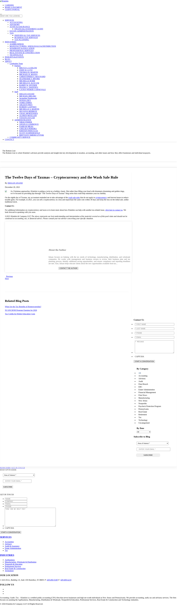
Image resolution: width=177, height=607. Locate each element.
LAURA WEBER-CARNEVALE (32, 90)
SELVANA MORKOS (28, 111)
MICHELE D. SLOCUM (29, 83)
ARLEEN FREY (26, 105)
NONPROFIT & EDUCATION (22, 48)
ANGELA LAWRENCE (29, 124)
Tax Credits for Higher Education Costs (20, 314)
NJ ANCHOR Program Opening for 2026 (21, 310)
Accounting (9, 542)
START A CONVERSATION (144, 361)
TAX (12, 33)
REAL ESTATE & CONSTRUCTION (25, 53)
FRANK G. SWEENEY (28, 87)
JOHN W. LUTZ (26, 70)
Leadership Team (16, 64)
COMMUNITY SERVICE (20, 137)
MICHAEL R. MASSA (28, 74)
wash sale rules (74, 197)
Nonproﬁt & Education (13, 564)
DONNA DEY (25, 100)
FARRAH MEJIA (26, 126)
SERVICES (9, 20)
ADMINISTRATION (22, 120)
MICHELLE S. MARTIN (29, 109)
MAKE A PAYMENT (13, 7)
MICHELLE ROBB (27, 81)
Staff (16, 92)
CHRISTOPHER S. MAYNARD (32, 77)
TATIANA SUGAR (27, 118)
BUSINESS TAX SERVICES (26, 37)
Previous (9, 276)
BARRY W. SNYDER (28, 85)
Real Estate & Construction (15, 568)
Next (7, 279)
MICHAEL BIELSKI (27, 96)
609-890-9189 (52, 580)
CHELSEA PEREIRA (28, 129)
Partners (17, 66)
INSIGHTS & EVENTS (14, 57)
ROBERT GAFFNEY (28, 107)
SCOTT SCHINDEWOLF (29, 133)
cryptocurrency (101, 197)
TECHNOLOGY (16, 55)
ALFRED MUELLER (28, 116)
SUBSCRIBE (5, 468)
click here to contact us (114, 210)
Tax (6, 550)
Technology (9, 571)
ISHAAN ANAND (26, 94)
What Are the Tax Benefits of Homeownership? (23, 307)
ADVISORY (15, 24)
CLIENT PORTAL (12, 9)
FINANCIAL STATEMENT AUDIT (28, 29)
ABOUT (8, 61)
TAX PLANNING (21, 40)
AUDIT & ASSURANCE (20, 27)
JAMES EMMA (25, 103)
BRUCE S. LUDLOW (28, 68)
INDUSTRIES (10, 42)
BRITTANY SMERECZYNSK (31, 135)
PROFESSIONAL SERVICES (22, 51)
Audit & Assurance (12, 546)
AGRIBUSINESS (17, 44)
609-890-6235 (66, 580)
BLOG (7, 59)
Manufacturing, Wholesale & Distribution (20, 562)
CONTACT (9, 139)
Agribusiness (10, 560)
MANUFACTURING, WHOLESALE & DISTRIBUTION (33, 46)
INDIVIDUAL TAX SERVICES (27, 35)
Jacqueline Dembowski (28, 98)
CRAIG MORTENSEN (28, 113)
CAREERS (9, 5)
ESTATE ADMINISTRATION (22, 31)
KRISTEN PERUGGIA (28, 131)
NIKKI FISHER (25, 122)
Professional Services (13, 566)
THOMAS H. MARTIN (28, 72)
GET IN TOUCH (18, 468)
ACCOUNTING (16, 22)
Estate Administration (13, 548)
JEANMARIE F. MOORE (29, 79)
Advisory (8, 544)
